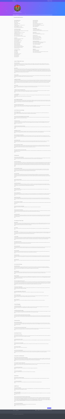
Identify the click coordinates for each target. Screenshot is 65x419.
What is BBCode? (16, 50)
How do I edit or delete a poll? (17, 42)
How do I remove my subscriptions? (36, 44)
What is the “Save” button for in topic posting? (19, 46)
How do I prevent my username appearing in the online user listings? (21, 30)
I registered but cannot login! (17, 23)
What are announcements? (17, 54)
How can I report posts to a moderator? (18, 45)
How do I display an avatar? (17, 34)
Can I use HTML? (16, 51)
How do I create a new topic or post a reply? (18, 38)
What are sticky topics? (16, 55)
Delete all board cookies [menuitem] (44, 410)
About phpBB (21, 389)
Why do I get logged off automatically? (18, 26)
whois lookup (21, 398)
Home (14, 410)
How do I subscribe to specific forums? (37, 43)
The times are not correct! (17, 31)
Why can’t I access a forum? (17, 43)
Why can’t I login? (16, 24)
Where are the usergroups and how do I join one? (38, 23)
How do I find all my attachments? (36, 47)
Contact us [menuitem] (37, 410)
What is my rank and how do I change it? (18, 35)
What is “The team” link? (35, 26)
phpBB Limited (31, 388)
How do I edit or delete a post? (17, 39)
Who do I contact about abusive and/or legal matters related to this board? (40, 51)
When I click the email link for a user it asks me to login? (20, 36)
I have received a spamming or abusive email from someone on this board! (40, 30)
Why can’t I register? (16, 22)
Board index (17, 410)
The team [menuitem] (40, 410)
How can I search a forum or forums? (36, 36)
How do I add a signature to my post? (18, 40)
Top (15, 72)
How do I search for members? (36, 38)
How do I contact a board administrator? (37, 52)
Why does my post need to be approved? (18, 47)
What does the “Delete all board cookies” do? (18, 27)
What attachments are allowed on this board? (37, 46)
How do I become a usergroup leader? (37, 24)
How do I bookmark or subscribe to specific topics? (38, 42)
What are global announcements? (17, 53)
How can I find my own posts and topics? (37, 39)
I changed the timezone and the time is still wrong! (19, 32)
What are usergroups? (35, 22)
